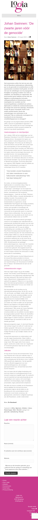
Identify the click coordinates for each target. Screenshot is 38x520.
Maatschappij (8, 410)
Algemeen (18, 408)
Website (6, 458)
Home (4, 480)
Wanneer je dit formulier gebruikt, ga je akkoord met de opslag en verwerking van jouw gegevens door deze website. (18, 467)
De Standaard (12, 402)
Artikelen (24, 408)
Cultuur (30, 408)
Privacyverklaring (8, 490)
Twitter (33, 508)
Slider (14, 410)
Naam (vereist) (8, 443)
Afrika (13, 408)
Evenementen (7, 486)
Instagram (30, 510)
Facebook (32, 513)
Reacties (7, 423)
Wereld (19, 410)
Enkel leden (6, 488)
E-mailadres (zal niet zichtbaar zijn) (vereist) (18, 451)
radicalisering (14, 411)
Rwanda (21, 411)
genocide (7, 411)
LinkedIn (32, 515)
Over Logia (6, 482)
